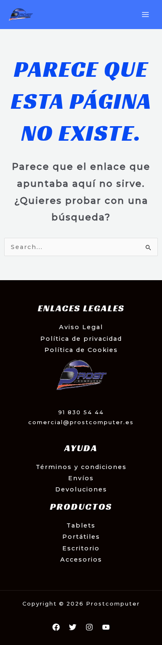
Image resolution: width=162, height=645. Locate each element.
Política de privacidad (81, 338)
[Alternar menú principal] (145, 14)
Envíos (81, 478)
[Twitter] (72, 627)
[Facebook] (56, 627)
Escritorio (81, 548)
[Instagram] (89, 627)
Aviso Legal (81, 327)
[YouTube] (106, 627)
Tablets (81, 525)
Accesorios (81, 559)
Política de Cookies (81, 350)
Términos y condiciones (81, 467)
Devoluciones (81, 489)
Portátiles (81, 536)
